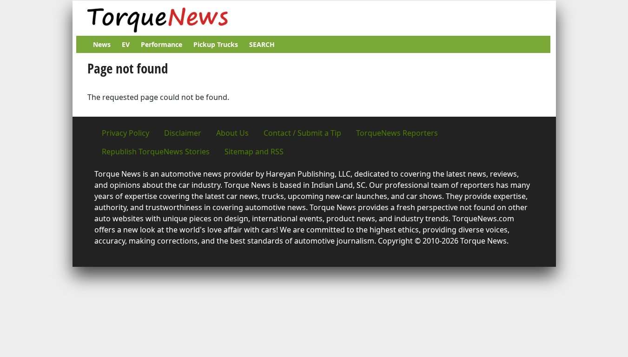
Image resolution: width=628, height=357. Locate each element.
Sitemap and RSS (254, 151)
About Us (232, 133)
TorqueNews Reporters (397, 133)
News (102, 44)
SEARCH (262, 44)
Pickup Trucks (215, 44)
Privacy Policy (125, 133)
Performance (161, 44)
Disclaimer (182, 133)
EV (126, 44)
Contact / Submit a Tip (302, 133)
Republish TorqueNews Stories (156, 151)
